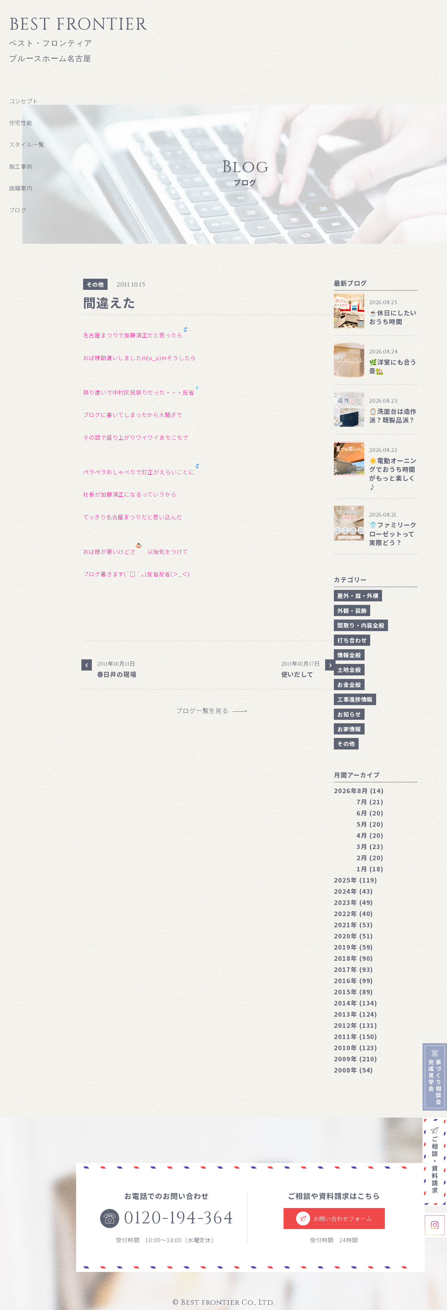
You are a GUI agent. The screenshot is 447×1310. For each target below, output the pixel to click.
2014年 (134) (355, 1002)
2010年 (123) (355, 1047)
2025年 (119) (355, 879)
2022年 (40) (353, 913)
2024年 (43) (353, 890)
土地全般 (349, 669)
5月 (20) (370, 823)
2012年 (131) (355, 1025)
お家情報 (349, 729)
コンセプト (23, 101)
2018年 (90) (353, 958)
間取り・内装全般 (360, 625)
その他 (95, 284)
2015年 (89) (353, 991)
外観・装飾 (352, 610)
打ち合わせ (352, 640)
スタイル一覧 (26, 144)
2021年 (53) (353, 924)
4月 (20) (370, 835)
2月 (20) (370, 857)
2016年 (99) (353, 980)
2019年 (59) (353, 946)
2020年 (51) (353, 935)
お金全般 (349, 684)
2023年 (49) (353, 902)
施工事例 (20, 166)
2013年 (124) (355, 1013)
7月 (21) (370, 801)
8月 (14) (359, 790)
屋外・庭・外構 (358, 595)
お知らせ (349, 714)
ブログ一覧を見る (205, 710)
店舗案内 (20, 188)
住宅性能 (20, 122)
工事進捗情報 (355, 699)
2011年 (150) (355, 1036)
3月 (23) (370, 846)
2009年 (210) (355, 1058)
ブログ (18, 210)
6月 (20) (370, 812)
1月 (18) (370, 868)
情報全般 (349, 655)
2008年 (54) (353, 1069)
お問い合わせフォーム (343, 1218)
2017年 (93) (353, 969)
